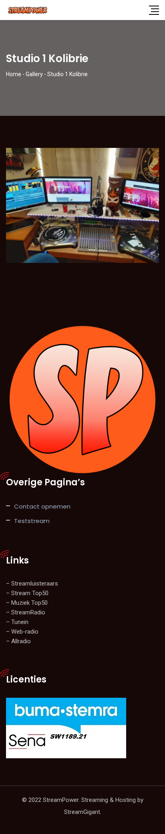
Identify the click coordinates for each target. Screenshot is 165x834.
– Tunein (17, 622)
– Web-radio (22, 631)
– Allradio (18, 641)
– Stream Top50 (27, 593)
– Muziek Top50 (27, 602)
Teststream (32, 521)
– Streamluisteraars (32, 583)
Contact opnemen (42, 506)
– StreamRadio (25, 612)
